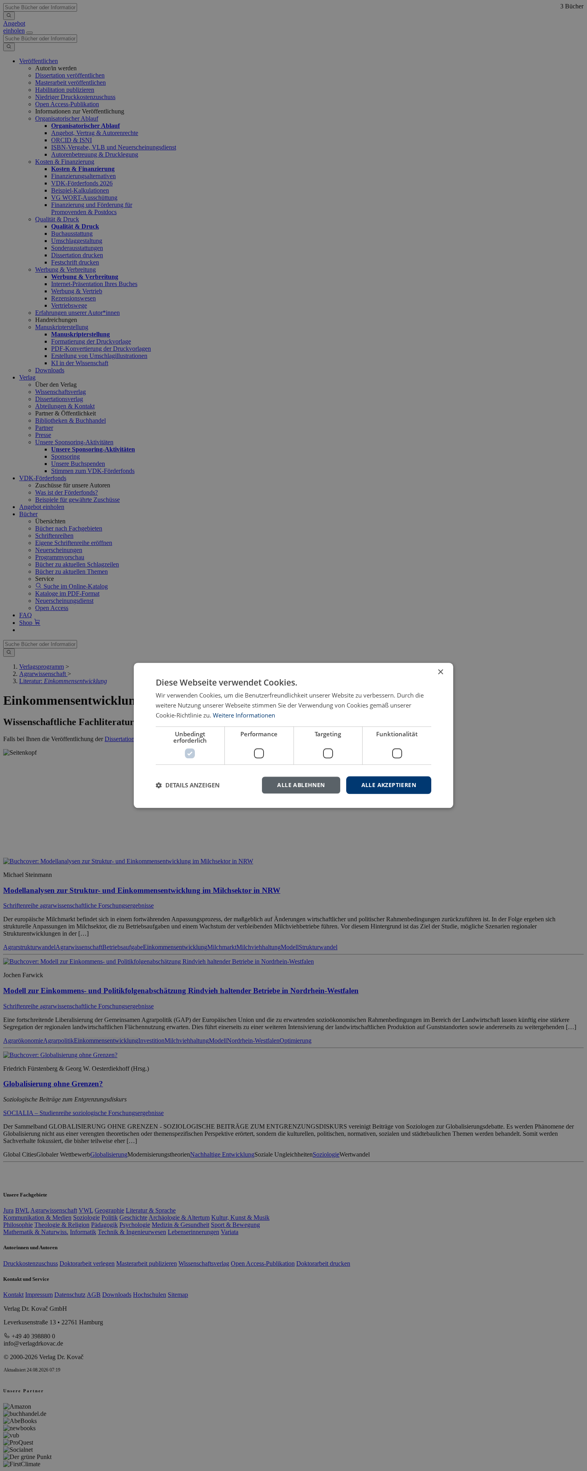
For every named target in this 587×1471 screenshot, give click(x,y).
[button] (188, 785)
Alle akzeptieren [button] (388, 785)
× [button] (440, 672)
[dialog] (293, 735)
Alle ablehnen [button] (301, 785)
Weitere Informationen (244, 715)
